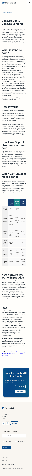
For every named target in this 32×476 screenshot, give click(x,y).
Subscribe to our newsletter (10, 431)
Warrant (13, 351)
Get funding (20, 391)
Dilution (18, 351)
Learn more (20, 386)
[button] (29, 2)
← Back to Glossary (7, 12)
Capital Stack (19, 353)
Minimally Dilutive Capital (8, 353)
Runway (23, 351)
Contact (14, 423)
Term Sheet (5, 355)
